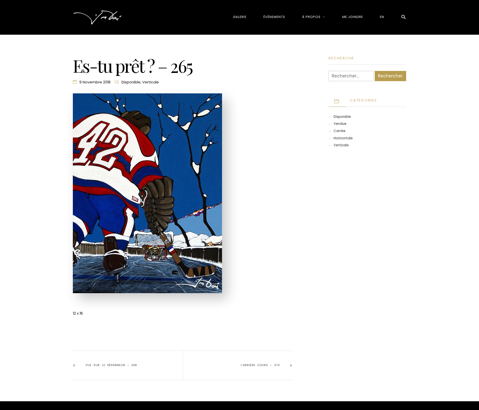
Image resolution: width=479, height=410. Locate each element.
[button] (403, 17)
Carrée (340, 131)
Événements (274, 17)
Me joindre (352, 17)
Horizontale (343, 138)
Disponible (130, 82)
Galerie (239, 17)
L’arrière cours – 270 (260, 365)
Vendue (340, 123)
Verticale (150, 82)
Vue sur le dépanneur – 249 (111, 365)
